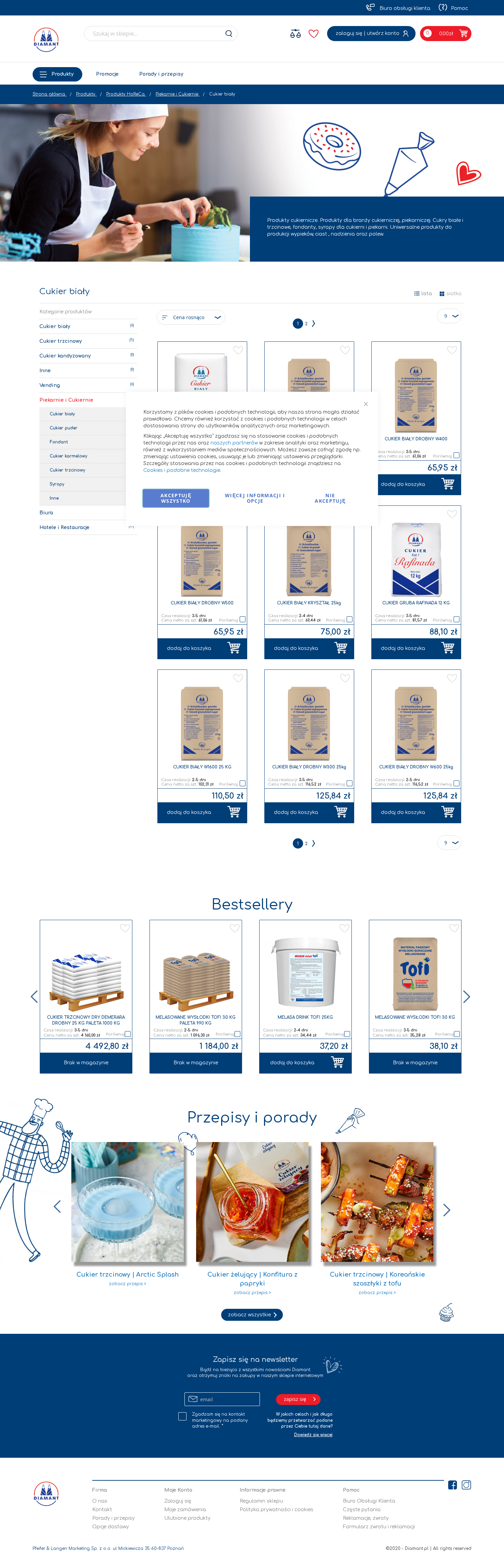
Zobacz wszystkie (249, 1314)
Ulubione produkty (187, 1518)
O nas (99, 1501)
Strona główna (50, 94)
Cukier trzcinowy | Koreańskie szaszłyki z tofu (377, 1279)
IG (466, 1509)
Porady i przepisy (161, 74)
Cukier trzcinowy (60, 341)
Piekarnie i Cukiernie (178, 94)
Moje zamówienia (185, 1509)
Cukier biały (54, 326)
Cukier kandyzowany (65, 356)
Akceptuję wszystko (175, 498)
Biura (46, 512)
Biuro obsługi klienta (404, 8)
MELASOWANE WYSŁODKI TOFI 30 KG (415, 1017)
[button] (238, 350)
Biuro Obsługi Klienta (369, 1501)
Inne (45, 370)
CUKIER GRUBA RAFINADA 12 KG (416, 603)
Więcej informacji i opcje (255, 498)
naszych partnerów (234, 443)
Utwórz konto (383, 33)
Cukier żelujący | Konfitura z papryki (252, 1279)
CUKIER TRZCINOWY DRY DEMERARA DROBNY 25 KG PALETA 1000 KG (86, 1020)
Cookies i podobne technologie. (182, 470)
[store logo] (46, 39)
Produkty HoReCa (126, 94)
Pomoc (459, 8)
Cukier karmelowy (68, 456)
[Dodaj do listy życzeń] (123, 928)
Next (467, 997)
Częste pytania (362, 1509)
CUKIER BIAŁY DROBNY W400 (416, 439)
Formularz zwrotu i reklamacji (379, 1526)
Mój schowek (313, 33)
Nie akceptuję (330, 498)
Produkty (62, 74)
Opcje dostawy (110, 1526)
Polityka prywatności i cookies (276, 1509)
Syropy (57, 484)
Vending (49, 385)
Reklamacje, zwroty (366, 1518)
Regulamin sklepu (261, 1501)
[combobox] (161, 33)
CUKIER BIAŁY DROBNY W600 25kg (416, 767)
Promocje (107, 74)
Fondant (59, 442)
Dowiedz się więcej (313, 1434)
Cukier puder (63, 428)
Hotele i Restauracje (64, 527)
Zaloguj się (349, 33)
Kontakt (102, 1509)
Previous (33, 997)
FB (452, 1509)
